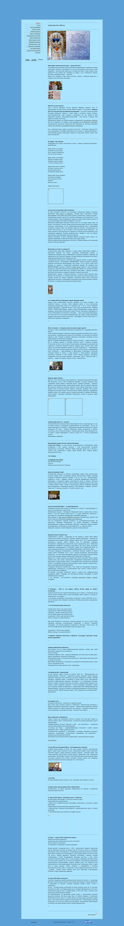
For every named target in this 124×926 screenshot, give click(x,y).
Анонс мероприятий (35, 27)
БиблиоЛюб (34, 922)
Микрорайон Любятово (34, 42)
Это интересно (52, 740)
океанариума (68, 515)
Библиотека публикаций (34, 46)
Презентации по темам (34, 40)
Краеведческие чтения (34, 44)
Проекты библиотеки (35, 38)
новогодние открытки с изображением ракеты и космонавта (65, 125)
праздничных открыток (90, 120)
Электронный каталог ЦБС (33, 35)
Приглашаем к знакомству (55, 436)
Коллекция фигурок (35, 48)
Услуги (38, 25)
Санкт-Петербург (91, 508)
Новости (38, 23)
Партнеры (37, 52)
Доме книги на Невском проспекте (69, 517)
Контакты (40, 59)
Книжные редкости (35, 31)
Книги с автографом (35, 33)
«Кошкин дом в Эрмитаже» (74, 519)
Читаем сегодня (36, 29)
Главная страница (27, 60)
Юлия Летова (76, 267)
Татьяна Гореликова (54, 307)
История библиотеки (34, 60)
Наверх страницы (92, 914)
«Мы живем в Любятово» (64, 214)
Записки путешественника (33, 50)
